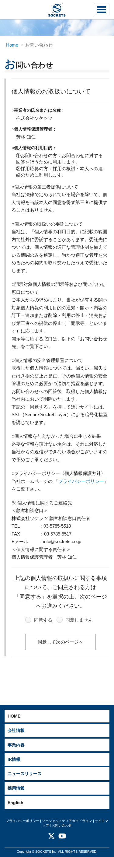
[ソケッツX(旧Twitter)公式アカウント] (51, 837)
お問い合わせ (62, 825)
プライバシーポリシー (81, 481)
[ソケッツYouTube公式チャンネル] (62, 837)
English (15, 802)
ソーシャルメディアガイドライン (67, 821)
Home (12, 44)
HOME (14, 716)
